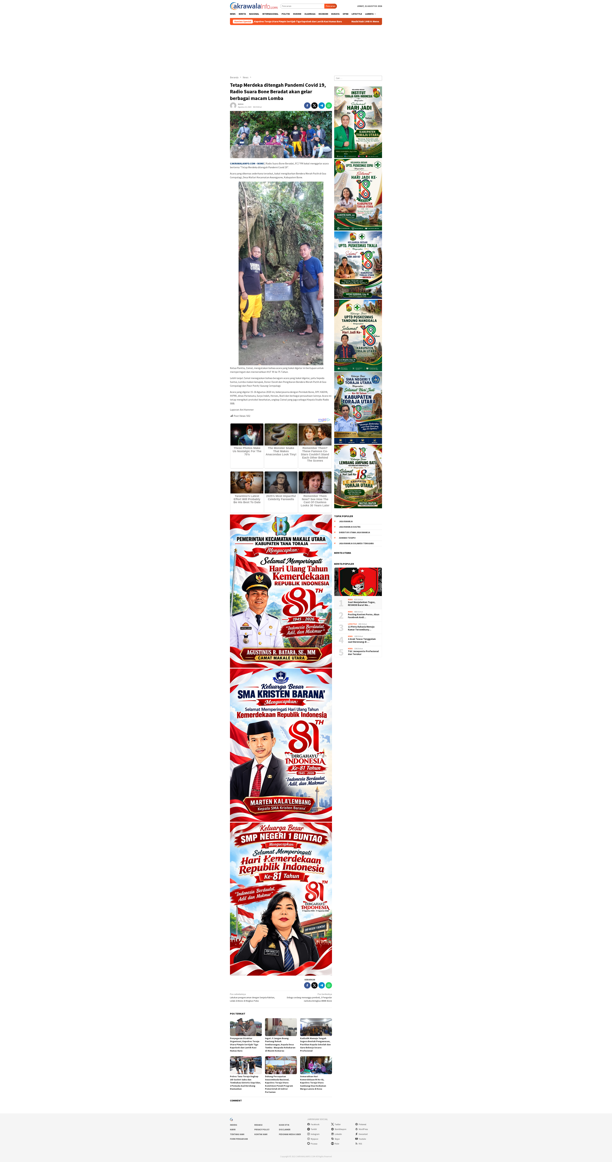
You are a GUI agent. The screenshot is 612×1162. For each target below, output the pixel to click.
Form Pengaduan (239, 1139)
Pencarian (330, 6)
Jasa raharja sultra (349, 527)
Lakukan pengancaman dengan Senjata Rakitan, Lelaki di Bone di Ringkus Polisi (252, 997)
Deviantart (363, 1134)
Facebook (315, 1124)
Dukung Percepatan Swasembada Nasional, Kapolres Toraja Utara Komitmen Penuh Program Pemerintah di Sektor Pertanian (279, 1084)
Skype (337, 1139)
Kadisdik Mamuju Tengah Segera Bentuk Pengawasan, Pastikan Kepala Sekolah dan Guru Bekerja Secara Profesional (315, 1044)
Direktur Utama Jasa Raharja (354, 532)
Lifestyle (352, 624)
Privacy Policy (261, 1129)
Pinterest (362, 1124)
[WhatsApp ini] (329, 105)
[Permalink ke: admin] (233, 105)
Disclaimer (284, 1129)
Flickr (337, 1143)
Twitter (338, 1124)
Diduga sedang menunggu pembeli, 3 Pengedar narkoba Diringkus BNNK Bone (309, 997)
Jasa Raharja (346, 521)
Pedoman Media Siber (290, 1134)
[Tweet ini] (314, 105)
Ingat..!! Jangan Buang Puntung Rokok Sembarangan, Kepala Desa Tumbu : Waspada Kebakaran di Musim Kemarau (280, 1044)
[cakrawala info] (254, 5)
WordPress (363, 1129)
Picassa (314, 1143)
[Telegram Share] (321, 105)
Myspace (314, 1139)
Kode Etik (284, 1125)
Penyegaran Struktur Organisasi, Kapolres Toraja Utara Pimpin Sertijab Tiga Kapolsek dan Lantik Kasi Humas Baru (244, 1044)
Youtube (362, 1139)
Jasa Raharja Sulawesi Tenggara (356, 543)
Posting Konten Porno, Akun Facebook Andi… (363, 616)
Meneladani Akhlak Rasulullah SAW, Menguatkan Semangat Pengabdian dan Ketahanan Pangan (344, 21)
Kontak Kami (260, 1134)
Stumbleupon (340, 1129)
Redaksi (258, 1125)
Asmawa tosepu (347, 538)
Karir (233, 1129)
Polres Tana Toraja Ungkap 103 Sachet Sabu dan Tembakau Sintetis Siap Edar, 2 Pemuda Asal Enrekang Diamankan (245, 1082)
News (350, 599)
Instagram (315, 1134)
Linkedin (338, 1134)
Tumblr (314, 1129)
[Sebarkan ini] (307, 105)
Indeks (233, 1125)
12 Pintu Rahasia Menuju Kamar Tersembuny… (361, 628)
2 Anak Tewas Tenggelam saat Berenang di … (362, 640)
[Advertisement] (306, 49)
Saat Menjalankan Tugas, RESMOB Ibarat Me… (361, 604)
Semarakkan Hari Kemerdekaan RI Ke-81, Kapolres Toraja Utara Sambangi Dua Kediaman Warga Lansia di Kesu (313, 1082)
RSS (360, 1143)
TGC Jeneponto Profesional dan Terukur (363, 653)
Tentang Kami (237, 1134)
